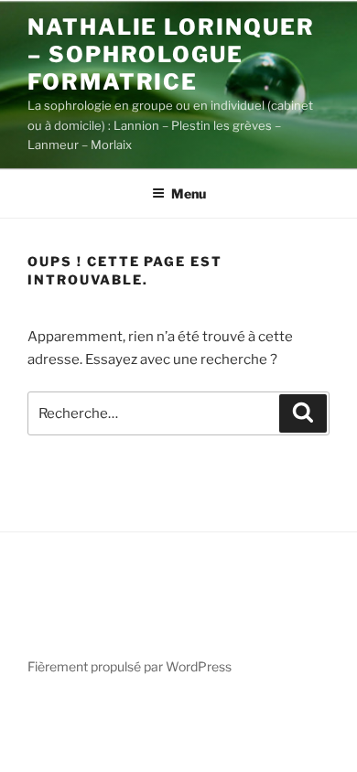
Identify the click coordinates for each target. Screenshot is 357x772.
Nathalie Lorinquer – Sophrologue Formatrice (171, 54)
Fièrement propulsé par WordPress (129, 666)
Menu (188, 193)
